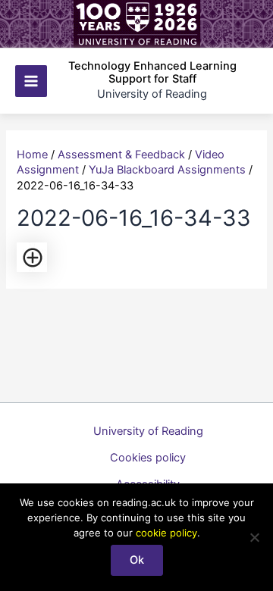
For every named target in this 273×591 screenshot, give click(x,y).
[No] (254, 537)
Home (32, 154)
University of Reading (148, 431)
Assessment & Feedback (121, 154)
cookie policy (166, 533)
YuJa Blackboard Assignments (167, 170)
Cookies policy (148, 457)
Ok (137, 560)
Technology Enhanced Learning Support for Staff (152, 72)
